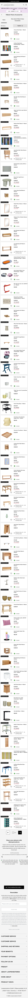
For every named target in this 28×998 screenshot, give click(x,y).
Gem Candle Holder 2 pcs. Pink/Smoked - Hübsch (19, 271)
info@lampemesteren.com (14, 993)
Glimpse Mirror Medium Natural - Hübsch (20, 217)
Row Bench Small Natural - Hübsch (19, 498)
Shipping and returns (10, 946)
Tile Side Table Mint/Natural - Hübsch (20, 97)
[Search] (24, 4)
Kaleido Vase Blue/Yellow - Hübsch (19, 511)
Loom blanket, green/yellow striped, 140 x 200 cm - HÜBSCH (20, 751)
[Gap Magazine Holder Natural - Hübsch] (14, 569)
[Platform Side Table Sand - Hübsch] (14, 582)
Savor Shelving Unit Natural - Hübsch (20, 57)
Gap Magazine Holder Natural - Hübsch (20, 565)
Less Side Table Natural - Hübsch (19, 552)
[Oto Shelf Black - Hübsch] (14, 716)
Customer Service (8, 936)
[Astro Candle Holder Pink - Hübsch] (14, 636)
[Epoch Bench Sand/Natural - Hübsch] (14, 488)
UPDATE (13, 11)
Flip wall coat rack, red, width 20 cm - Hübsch (20, 284)
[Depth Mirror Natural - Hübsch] (14, 208)
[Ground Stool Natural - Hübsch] (14, 609)
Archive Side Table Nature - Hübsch (19, 444)
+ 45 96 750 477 (21, 990)
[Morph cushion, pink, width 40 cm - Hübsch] (14, 622)
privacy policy (14, 925)
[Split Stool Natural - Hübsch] (14, 689)
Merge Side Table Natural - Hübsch (19, 645)
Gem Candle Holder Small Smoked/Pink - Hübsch (19, 351)
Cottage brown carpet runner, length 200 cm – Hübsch (20, 805)
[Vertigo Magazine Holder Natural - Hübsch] (14, 742)
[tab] (14, 936)
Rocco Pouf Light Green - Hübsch (19, 177)
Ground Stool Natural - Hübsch (20, 604)
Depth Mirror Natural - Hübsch (20, 203)
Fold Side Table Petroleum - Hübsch (19, 364)
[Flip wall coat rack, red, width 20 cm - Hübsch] (14, 288)
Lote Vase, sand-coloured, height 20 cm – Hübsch (19, 417)
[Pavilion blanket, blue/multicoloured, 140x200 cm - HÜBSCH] (14, 141)
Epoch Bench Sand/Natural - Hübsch (19, 484)
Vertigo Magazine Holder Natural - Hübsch (19, 738)
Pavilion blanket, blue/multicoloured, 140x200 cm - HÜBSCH (20, 137)
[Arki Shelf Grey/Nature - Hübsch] (14, 542)
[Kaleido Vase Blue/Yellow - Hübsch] (14, 515)
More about (6, 977)
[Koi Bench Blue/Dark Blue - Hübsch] (14, 769)
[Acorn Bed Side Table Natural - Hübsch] (14, 155)
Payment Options (8, 957)
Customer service (8, 941)
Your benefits (7, 951)
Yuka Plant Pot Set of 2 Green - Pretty (20, 592)
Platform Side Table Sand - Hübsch (19, 578)
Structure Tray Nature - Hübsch (20, 430)
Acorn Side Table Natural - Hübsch (19, 792)
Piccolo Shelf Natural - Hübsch (20, 83)
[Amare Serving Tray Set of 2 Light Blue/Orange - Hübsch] (14, 262)
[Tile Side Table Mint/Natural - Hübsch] (14, 101)
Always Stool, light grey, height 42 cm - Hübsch (20, 672)
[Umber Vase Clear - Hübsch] (14, 381)
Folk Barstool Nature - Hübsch (20, 70)
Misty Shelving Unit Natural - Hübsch (20, 658)
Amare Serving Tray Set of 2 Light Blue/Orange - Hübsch (19, 257)
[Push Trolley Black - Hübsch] (14, 408)
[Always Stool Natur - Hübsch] (14, 34)
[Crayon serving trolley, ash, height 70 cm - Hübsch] (14, 782)
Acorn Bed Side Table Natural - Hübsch (20, 151)
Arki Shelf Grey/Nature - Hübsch (20, 537)
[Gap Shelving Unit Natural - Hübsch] (14, 235)
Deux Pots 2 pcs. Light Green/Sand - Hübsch (18, 698)
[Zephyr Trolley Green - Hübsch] (14, 729)
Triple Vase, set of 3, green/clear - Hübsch (20, 391)
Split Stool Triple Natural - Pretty (19, 525)
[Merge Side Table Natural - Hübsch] (14, 649)
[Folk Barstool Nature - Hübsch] (14, 75)
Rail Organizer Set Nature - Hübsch (19, 311)
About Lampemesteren (10, 972)
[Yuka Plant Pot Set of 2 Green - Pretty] (14, 596)
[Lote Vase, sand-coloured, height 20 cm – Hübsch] (14, 421)
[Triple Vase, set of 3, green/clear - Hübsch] (14, 395)
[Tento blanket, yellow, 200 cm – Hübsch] (14, 168)
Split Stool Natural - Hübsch (20, 684)
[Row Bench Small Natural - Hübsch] (14, 502)
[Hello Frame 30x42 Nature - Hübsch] (14, 461)
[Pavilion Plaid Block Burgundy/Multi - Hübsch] (14, 48)
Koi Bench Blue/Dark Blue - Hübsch (19, 765)
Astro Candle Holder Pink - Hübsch (19, 632)
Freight (4, 967)
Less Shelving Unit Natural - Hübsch (19, 244)
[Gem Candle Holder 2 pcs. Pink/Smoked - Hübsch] (14, 275)
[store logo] (9, 4)
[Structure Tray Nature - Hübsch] (14, 435)
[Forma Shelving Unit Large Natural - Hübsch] (14, 475)
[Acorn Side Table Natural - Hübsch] (14, 796)
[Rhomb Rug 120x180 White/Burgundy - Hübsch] (14, 302)
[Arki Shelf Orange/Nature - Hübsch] (14, 342)
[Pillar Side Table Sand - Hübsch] (14, 328)
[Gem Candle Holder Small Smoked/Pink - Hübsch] (14, 355)
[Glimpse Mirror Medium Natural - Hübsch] (14, 222)
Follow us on (7, 962)
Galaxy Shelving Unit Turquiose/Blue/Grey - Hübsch (20, 818)
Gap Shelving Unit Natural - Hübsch (19, 231)
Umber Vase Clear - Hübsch (19, 376)
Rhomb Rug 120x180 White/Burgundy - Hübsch (19, 297)
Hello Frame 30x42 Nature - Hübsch (19, 457)
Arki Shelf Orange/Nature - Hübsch (19, 337)
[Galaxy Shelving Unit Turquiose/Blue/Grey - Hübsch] (14, 823)
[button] (11, 39)
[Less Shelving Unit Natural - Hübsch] (14, 248)
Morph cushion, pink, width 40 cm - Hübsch (20, 618)
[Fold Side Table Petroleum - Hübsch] (14, 368)
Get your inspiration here (13, 887)
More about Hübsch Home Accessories (17, 19)
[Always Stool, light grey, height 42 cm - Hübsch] (14, 676)
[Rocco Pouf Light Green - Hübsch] (14, 182)
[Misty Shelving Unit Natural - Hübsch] (14, 662)
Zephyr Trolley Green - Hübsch (20, 724)
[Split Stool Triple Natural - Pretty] (14, 529)
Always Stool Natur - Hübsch (20, 29)
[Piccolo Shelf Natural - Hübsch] (14, 88)
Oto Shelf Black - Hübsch (19, 711)
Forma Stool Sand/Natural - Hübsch (19, 191)
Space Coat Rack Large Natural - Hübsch (20, 111)
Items (4, 19)
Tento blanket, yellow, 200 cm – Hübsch (20, 164)
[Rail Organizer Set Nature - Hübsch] (14, 315)
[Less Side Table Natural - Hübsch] (14, 556)
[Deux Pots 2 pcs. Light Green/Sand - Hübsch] (14, 702)
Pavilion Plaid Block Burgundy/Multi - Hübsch (19, 44)
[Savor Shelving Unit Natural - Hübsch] (14, 61)
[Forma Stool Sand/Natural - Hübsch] (14, 195)
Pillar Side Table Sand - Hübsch (20, 323)
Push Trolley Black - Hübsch (19, 403)
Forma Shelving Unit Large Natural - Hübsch (19, 471)
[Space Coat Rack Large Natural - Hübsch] (14, 115)
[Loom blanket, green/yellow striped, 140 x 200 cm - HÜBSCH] (14, 756)
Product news (7, 982)
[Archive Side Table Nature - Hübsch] (14, 448)
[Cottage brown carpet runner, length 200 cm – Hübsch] (14, 809)
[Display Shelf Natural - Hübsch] (14, 128)
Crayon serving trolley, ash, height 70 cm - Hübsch (19, 778)
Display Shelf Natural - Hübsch (20, 123)
